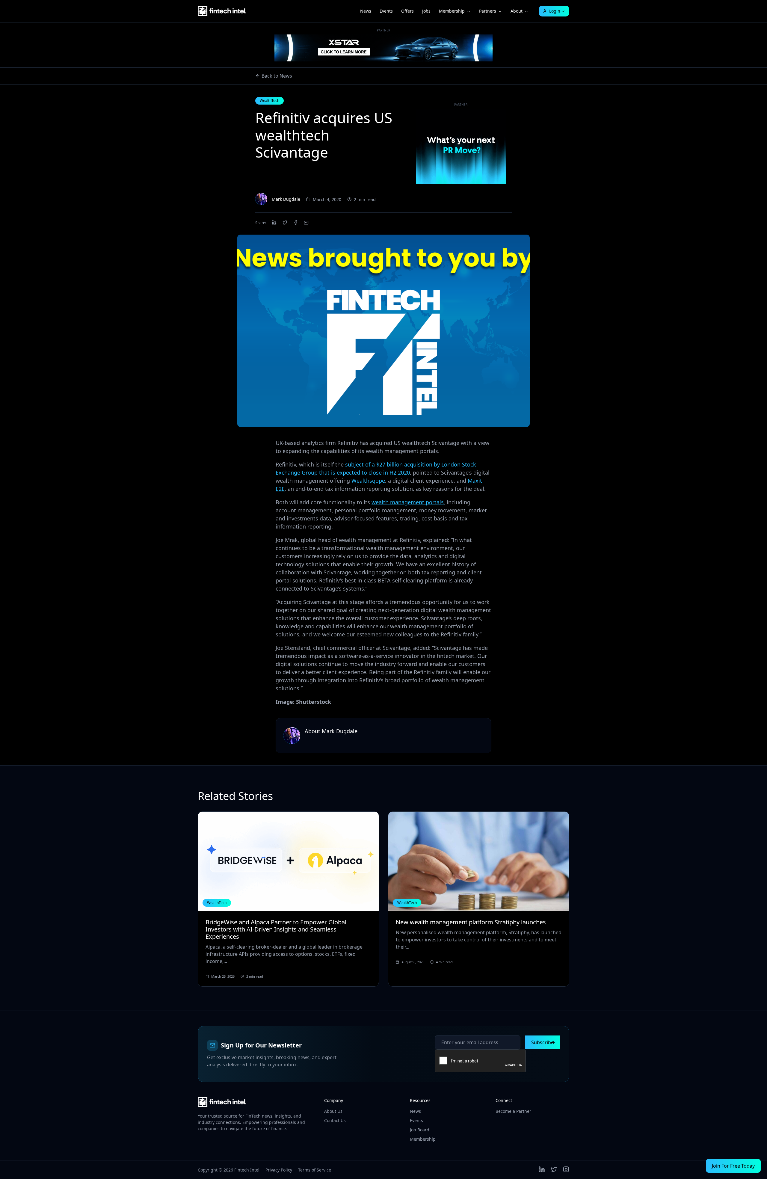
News (365, 11)
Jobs (426, 11)
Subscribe (542, 1042)
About (517, 11)
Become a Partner (513, 1111)
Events (386, 11)
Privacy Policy (278, 1170)
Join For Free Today (733, 1166)
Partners (487, 11)
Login (554, 11)
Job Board (419, 1130)
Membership (452, 11)
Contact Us (335, 1120)
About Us (333, 1111)
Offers (407, 11)
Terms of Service (314, 1170)
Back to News (277, 76)
